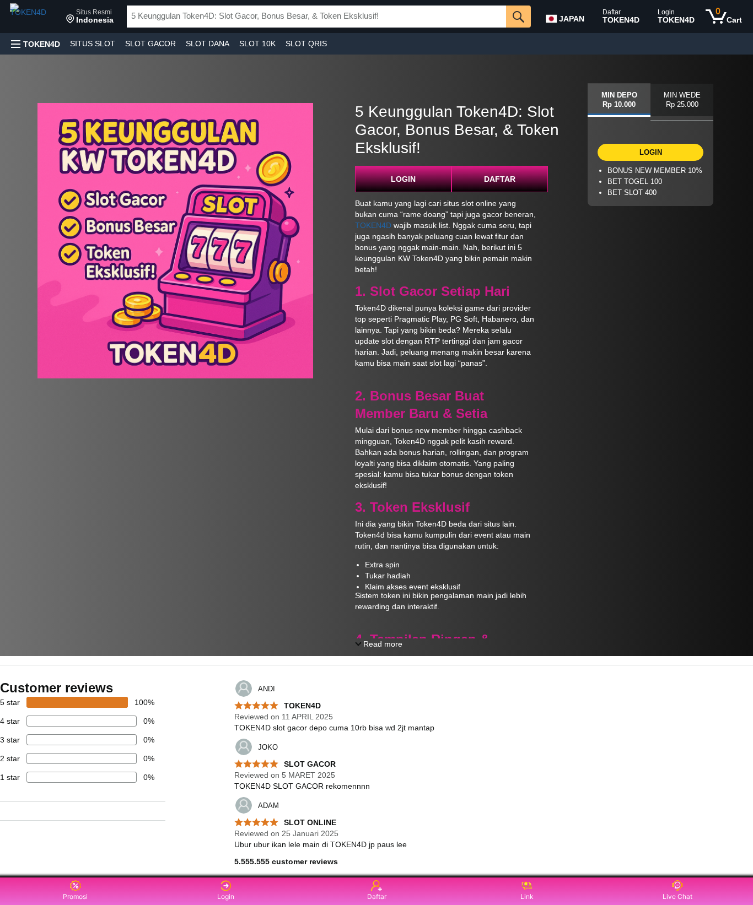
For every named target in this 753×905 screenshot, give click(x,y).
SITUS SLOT (92, 43)
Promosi (75, 896)
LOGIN (403, 179)
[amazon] (34, 16)
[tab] (619, 100)
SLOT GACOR (150, 43)
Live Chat (677, 896)
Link (527, 896)
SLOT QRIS (306, 43)
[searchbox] (316, 16)
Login (225, 896)
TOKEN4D (373, 225)
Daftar (376, 896)
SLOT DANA (207, 43)
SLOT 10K (257, 43)
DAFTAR (499, 179)
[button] (90, 16)
